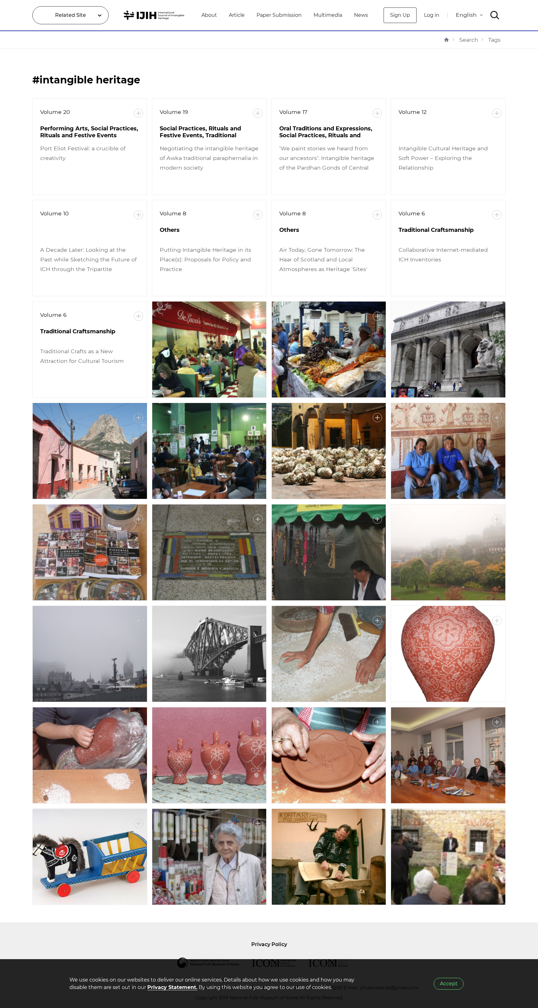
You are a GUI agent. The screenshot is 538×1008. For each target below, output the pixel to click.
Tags (494, 39)
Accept (449, 984)
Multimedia (328, 15)
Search (468, 39)
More (138, 113)
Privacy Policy (269, 944)
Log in (431, 15)
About (209, 15)
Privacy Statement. (172, 987)
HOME (446, 40)
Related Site (70, 15)
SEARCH (495, 15)
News (361, 15)
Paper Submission (279, 15)
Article (237, 15)
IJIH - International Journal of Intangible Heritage (155, 15)
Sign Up (400, 15)
